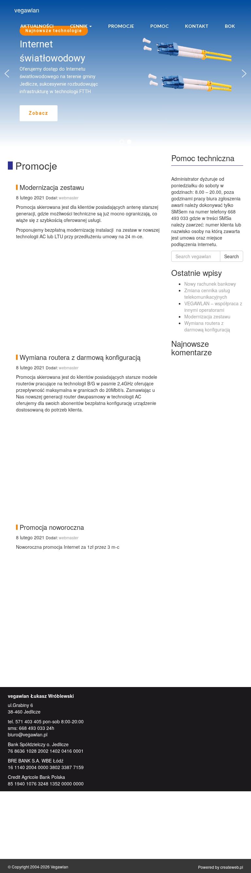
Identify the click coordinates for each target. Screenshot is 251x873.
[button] (7, 73)
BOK (230, 26)
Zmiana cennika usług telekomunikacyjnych (207, 293)
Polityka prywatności (42, 805)
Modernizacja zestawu (207, 316)
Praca (27, 818)
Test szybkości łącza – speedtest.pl (57, 846)
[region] (125, 73)
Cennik (79, 26)
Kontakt (197, 26)
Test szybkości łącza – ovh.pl (51, 852)
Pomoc (159, 26)
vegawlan (26, 10)
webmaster (68, 197)
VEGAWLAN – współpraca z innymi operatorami (213, 306)
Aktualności (37, 26)
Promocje (121, 26)
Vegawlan (59, 866)
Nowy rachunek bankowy (210, 283)
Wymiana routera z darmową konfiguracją (207, 326)
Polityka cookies (37, 811)
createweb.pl (231, 867)
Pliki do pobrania (38, 824)
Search (231, 256)
